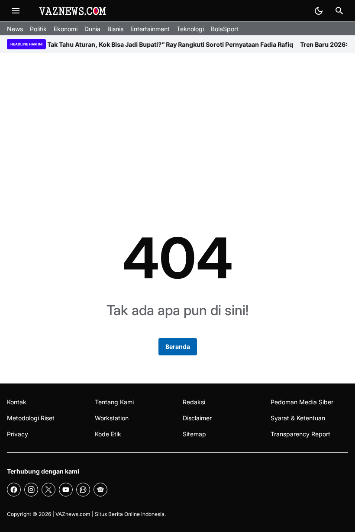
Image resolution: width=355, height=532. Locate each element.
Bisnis (115, 28)
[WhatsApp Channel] (83, 490)
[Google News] (100, 490)
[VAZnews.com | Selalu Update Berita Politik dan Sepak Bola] (73, 10)
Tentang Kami (114, 402)
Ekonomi (65, 28)
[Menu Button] (15, 10)
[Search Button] (339, 10)
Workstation (112, 418)
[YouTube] (66, 490)
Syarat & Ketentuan (298, 418)
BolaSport (225, 28)
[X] (48, 490)
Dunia (92, 28)
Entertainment (150, 28)
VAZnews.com (72, 514)
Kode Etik (108, 434)
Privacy (17, 434)
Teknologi (190, 28)
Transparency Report (300, 434)
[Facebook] (14, 490)
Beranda (177, 346)
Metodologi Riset (31, 418)
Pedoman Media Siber (302, 402)
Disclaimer (197, 418)
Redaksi (194, 402)
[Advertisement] (177, 127)
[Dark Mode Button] (318, 10)
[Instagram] (31, 490)
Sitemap (194, 434)
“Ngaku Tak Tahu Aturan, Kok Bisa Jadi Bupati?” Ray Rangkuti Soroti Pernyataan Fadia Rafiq (150, 44)
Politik (38, 28)
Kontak (16, 402)
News (15, 28)
